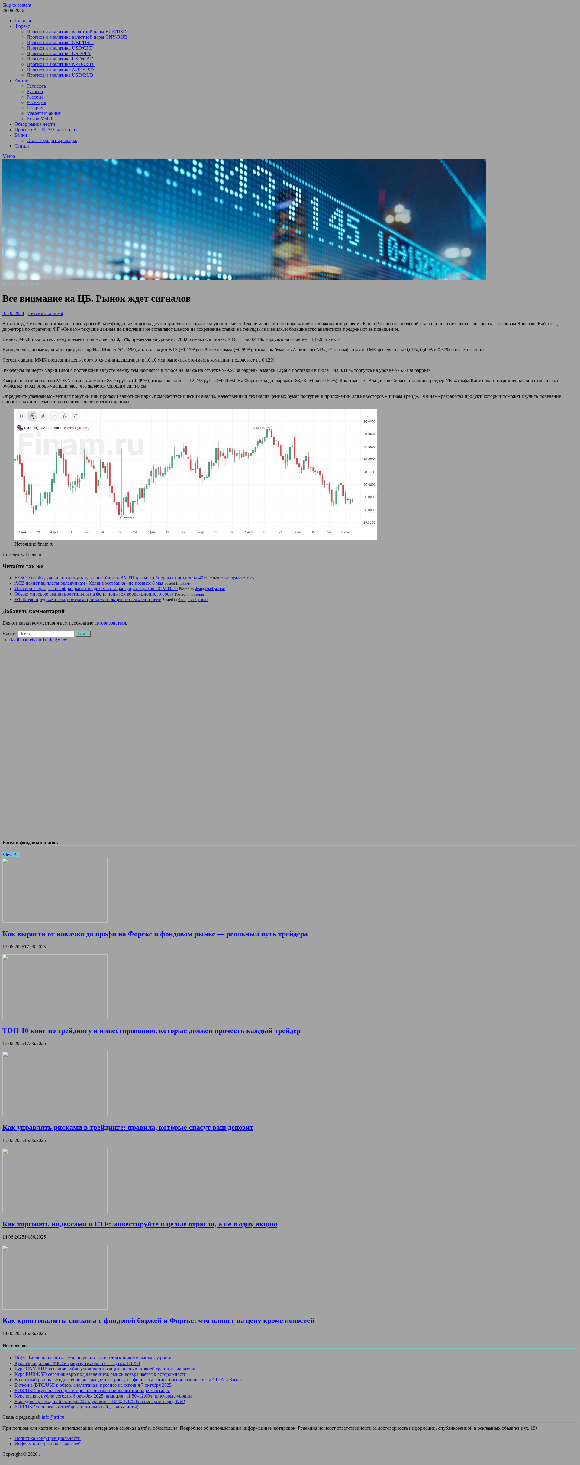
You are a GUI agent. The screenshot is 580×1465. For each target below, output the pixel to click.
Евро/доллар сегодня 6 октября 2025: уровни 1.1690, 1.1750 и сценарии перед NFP (99, 1401)
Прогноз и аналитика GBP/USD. (60, 42)
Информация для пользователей (47, 1443)
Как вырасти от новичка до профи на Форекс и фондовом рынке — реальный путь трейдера (155, 934)
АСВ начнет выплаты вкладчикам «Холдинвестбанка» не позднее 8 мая (88, 583)
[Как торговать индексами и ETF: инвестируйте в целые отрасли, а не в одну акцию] (55, 1211)
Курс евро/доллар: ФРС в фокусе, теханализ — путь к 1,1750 (77, 1363)
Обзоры (197, 594)
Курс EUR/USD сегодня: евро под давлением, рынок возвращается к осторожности (100, 1374)
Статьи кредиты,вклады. (52, 140)
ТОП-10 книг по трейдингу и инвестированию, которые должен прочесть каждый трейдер (151, 1031)
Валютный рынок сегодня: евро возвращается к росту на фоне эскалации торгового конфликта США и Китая (128, 1379)
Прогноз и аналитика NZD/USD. (61, 64)
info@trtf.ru (53, 1417)
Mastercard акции (44, 113)
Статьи (21, 145)
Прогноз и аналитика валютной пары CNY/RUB (77, 37)
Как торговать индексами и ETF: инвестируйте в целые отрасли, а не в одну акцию (139, 1224)
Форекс (22, 26)
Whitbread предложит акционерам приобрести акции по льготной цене (87, 599)
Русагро (35, 91)
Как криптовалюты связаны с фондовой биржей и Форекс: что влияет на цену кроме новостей (158, 1320)
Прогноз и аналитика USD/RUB (60, 75)
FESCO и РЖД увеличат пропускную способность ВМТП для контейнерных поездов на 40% (110, 577)
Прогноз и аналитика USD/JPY (59, 53)
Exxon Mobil (39, 118)
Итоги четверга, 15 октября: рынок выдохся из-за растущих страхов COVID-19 (96, 588)
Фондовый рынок (20, 283)
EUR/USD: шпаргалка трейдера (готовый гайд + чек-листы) (76, 1406)
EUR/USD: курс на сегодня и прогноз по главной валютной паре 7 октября (92, 1390)
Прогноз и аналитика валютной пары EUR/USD (77, 31)
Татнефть (36, 86)
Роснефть (36, 102)
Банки (20, 135)
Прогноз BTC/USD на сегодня (45, 129)
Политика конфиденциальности (47, 1438)
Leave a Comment (45, 313)
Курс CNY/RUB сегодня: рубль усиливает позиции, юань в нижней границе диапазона (104, 1368)
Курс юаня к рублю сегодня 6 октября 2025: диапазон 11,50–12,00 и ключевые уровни (103, 1395)
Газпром (35, 107)
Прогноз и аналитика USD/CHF (60, 47)
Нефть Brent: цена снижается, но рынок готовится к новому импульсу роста (92, 1357)
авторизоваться (110, 622)
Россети (35, 96)
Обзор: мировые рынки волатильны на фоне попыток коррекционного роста (93, 593)
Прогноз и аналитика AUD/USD (60, 69)
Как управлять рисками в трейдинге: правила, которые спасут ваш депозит (127, 1127)
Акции (21, 80)
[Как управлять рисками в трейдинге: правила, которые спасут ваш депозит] (55, 1114)
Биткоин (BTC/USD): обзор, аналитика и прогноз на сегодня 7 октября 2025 (93, 1385)
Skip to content (16, 5)
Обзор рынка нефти (34, 124)
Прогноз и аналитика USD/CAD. (61, 58)
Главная (22, 20)
